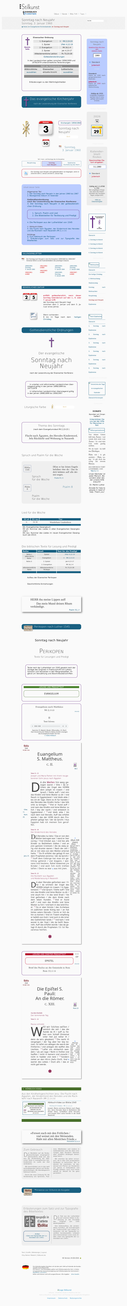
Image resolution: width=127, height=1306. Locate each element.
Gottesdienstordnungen (54, 57)
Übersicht (92, 235)
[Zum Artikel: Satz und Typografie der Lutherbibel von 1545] (37, 1228)
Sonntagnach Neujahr (51, 163)
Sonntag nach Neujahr (96, 300)
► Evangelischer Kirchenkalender (39, 27)
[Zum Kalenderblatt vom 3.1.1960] (60, 147)
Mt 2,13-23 (66, 41)
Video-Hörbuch (50, 735)
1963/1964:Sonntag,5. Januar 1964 (60, 267)
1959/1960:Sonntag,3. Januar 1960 (30, 267)
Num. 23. (25, 816)
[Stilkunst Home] (29, 15)
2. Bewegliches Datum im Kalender (42, 196)
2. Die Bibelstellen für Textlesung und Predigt (54, 215)
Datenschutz (62, 1298)
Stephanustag (93, 283)
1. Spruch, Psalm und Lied (45, 213)
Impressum (51, 1298)
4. (49, 222)
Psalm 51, (74, 610)
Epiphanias (92, 304)
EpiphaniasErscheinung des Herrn (72, 163)
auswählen (31, 72)
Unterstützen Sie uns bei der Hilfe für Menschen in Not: (97, 422)
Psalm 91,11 (59, 478)
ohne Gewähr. (75, 1274)
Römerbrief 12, (73, 1141)
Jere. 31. (26, 856)
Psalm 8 (68, 486)
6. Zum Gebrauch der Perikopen (41, 237)
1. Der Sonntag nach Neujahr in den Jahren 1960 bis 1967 (52, 194)
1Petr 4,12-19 (67, 44)
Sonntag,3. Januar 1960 (71, 149)
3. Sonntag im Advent (96, 248)
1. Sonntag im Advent (96, 240)
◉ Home (24, 27)
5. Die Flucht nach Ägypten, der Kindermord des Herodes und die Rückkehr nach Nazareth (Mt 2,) (53, 230)
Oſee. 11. (25, 811)
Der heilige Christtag (95, 274)
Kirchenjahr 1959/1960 (70, 123)
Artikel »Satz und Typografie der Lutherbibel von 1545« (36, 1235)
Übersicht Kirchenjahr (96, 398)
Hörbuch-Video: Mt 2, (60, 1106)
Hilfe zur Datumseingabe (97, 200)
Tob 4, (94, 471)
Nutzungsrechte (76, 1298)
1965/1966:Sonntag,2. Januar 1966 (75, 267)
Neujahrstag (31, 163)
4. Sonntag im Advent (96, 252)
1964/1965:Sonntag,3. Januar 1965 (60, 274)
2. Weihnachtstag (94, 278)
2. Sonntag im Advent (96, 244)
